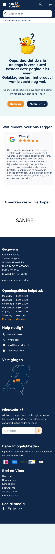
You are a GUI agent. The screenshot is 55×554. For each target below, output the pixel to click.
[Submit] (6, 13)
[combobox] (27, 13)
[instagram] (9, 508)
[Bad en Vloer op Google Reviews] (10, 139)
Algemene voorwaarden (15, 280)
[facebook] (3, 508)
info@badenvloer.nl (18, 345)
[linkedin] (15, 508)
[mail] (20, 508)
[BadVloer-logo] (14, 2)
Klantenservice (15, 350)
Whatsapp (13, 339)
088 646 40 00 (15, 334)
